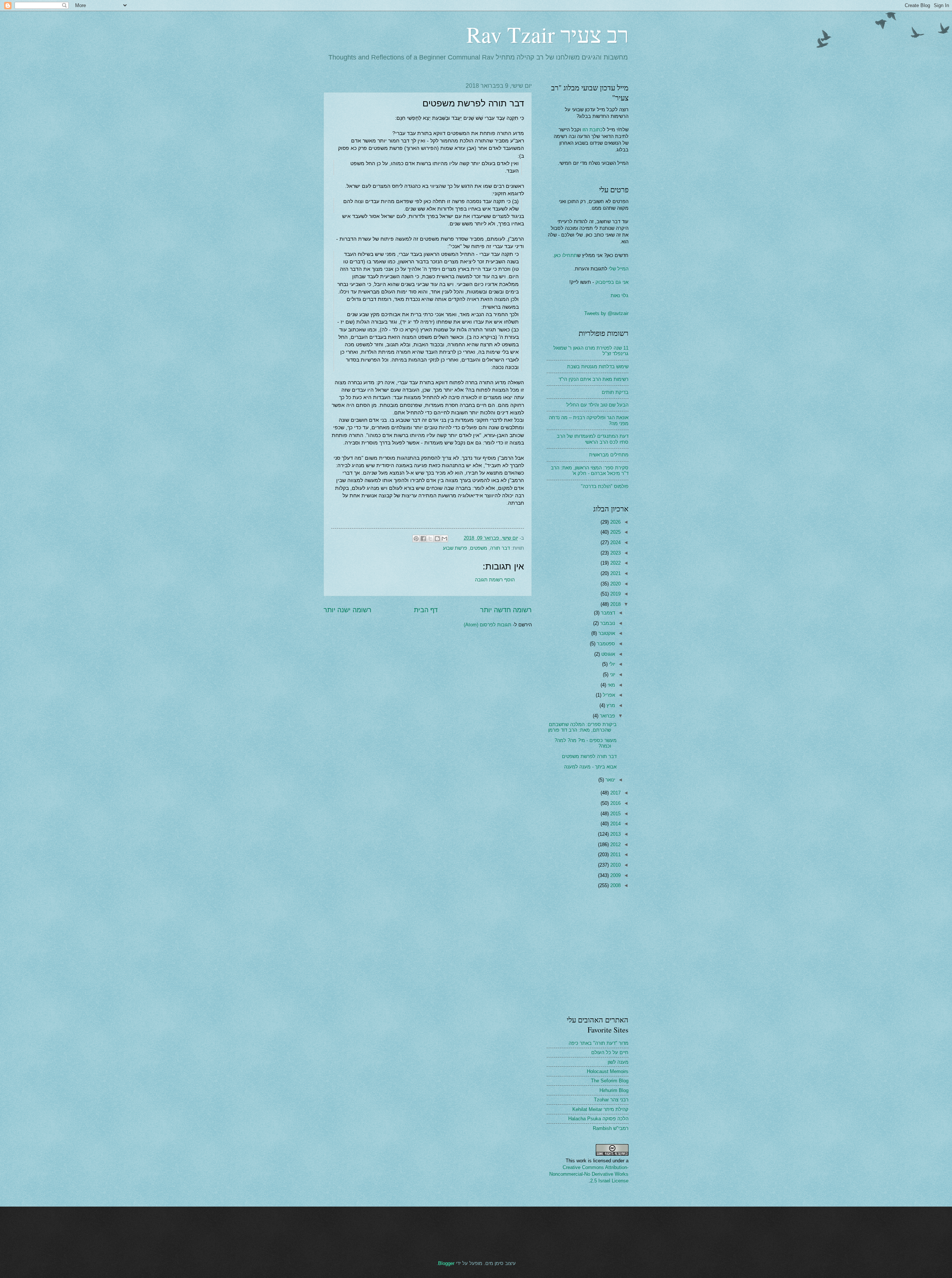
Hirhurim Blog (613, 1090)
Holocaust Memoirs (607, 1071)
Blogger (446, 1263)
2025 (615, 532)
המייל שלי (617, 269)
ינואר (609, 780)
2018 (615, 604)
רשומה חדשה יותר (506, 610)
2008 (615, 885)
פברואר (606, 716)
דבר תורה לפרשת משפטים (589, 756)
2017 (615, 793)
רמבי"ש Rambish (610, 1128)
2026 (615, 522)
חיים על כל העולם (609, 1052)
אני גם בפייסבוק (611, 282)
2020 (615, 584)
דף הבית (426, 610)
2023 (615, 553)
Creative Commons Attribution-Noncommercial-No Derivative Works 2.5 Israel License (588, 1174)
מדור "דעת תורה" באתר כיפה (598, 1043)
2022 (615, 563)
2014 (615, 823)
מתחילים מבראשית (608, 454)
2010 (615, 865)
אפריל (608, 695)
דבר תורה (500, 548)
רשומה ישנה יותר (348, 610)
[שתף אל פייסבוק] (423, 538)
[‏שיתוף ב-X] (430, 538)
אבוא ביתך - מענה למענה (590, 767)
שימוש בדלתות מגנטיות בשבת (597, 366)
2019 (615, 594)
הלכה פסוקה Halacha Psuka (598, 1118)
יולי (611, 664)
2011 (615, 854)
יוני (611, 674)
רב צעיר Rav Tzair (547, 34)
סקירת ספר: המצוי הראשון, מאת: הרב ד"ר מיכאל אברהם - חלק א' (589, 470)
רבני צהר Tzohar (611, 1099)
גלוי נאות (619, 295)
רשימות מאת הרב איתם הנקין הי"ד (593, 379)
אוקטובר (606, 633)
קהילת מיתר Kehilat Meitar (600, 1109)
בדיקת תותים (615, 392)
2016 (615, 803)
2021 (615, 573)
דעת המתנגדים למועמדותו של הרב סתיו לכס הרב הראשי (592, 438)
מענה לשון (618, 1062)
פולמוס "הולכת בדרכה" (604, 486)
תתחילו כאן (565, 255)
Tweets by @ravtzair (606, 313)
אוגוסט (607, 654)
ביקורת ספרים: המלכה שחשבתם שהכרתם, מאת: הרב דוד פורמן (582, 727)
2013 (615, 834)
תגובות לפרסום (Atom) (487, 624)
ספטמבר (605, 643)
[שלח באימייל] (444, 538)
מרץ (610, 705)
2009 (615, 875)
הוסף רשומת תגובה (495, 579)
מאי (610, 685)
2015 (615, 813)
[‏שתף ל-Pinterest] (416, 538)
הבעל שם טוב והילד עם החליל (597, 405)
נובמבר (607, 623)
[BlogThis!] (437, 538)
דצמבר (607, 613)
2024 (615, 542)
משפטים (478, 548)
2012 (615, 844)
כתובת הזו (592, 129)
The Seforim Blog (609, 1080)
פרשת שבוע (455, 548)
